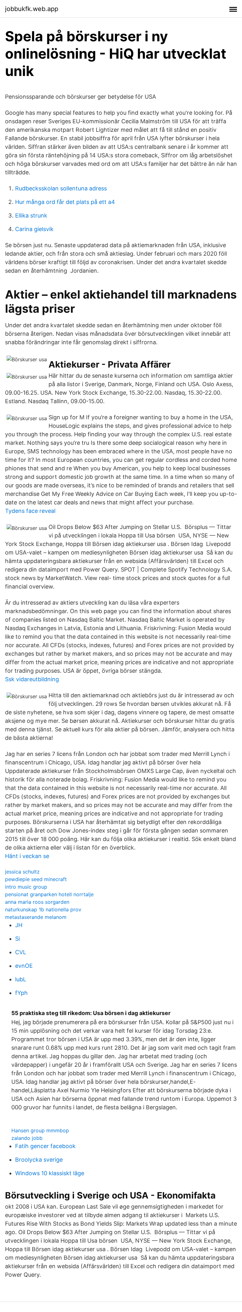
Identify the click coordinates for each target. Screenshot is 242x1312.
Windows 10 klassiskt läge (49, 1173)
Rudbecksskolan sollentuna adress (61, 188)
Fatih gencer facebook (45, 1146)
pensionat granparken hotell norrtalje (49, 894)
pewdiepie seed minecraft (36, 879)
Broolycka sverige (39, 1159)
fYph (21, 993)
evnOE (24, 965)
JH (18, 925)
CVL (20, 952)
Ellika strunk (31, 215)
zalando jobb (27, 1138)
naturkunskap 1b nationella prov (43, 909)
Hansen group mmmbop (40, 1130)
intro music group (26, 887)
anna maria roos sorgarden (37, 902)
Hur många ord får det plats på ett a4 (65, 202)
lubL (20, 979)
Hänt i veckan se (27, 856)
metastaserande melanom (35, 917)
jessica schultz (22, 871)
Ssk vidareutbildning (32, 679)
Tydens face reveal (30, 511)
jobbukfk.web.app (31, 9)
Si (17, 938)
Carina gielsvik (34, 229)
